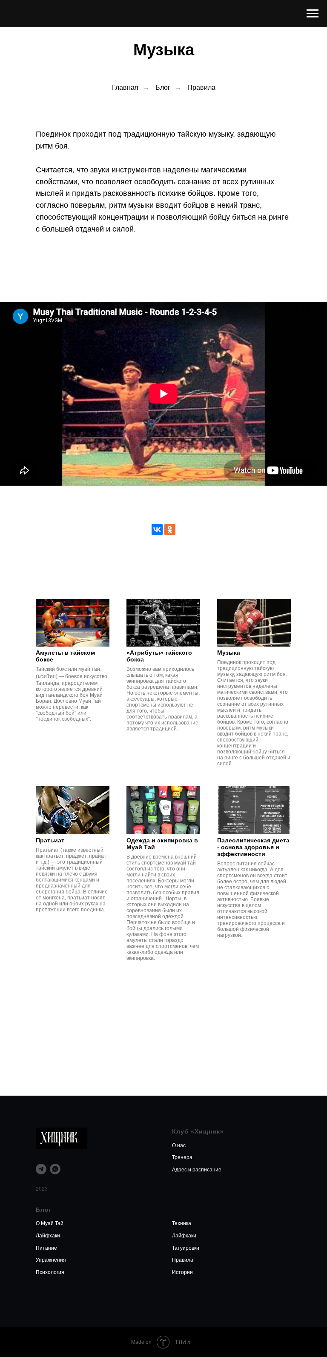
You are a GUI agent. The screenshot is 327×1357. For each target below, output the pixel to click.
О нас (179, 1145)
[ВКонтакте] (157, 529)
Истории (182, 1272)
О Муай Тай (49, 1223)
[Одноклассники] (169, 529)
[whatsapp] (55, 1169)
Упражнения (51, 1260)
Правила (201, 87)
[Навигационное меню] (312, 13)
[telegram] (41, 1169)
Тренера (182, 1157)
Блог (162, 87)
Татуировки (185, 1248)
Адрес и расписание (196, 1170)
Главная (125, 87)
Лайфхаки (48, 1236)
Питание (46, 1248)
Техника (181, 1223)
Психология (50, 1272)
